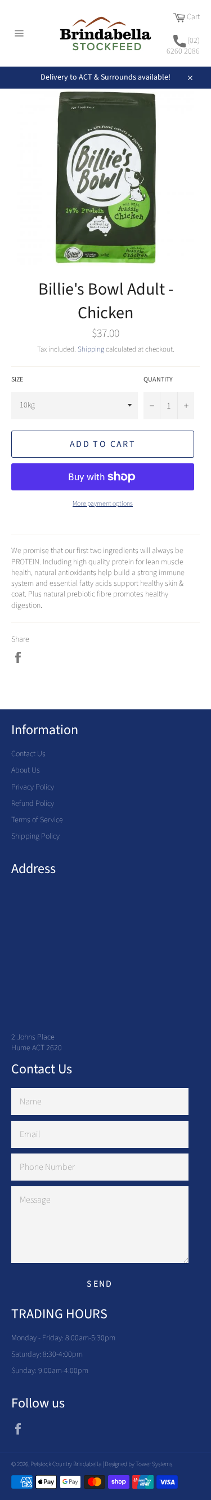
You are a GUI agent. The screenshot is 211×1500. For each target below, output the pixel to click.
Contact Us (28, 754)
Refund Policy (32, 803)
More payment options (103, 503)
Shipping (91, 349)
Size (17, 379)
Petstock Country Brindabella (65, 1464)
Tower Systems (154, 1464)
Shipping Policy (35, 836)
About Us (25, 770)
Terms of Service (37, 820)
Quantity (158, 379)
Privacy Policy (32, 787)
